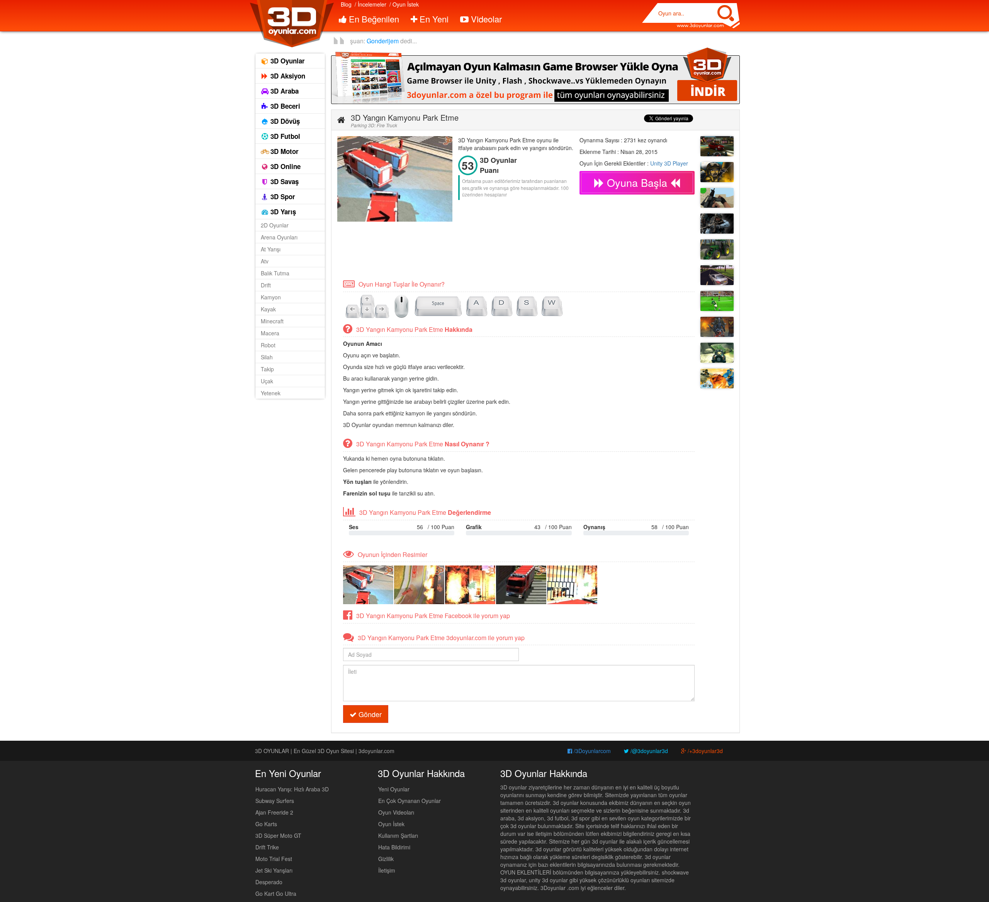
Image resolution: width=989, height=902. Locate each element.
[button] (341, 120)
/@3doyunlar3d (648, 751)
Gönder (369, 714)
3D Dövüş (284, 121)
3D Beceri (284, 106)
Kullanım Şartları (398, 835)
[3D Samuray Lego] (717, 379)
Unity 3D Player (669, 163)
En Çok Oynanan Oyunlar (409, 801)
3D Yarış (282, 211)
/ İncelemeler (370, 4)
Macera (270, 333)
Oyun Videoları (396, 812)
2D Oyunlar (275, 225)
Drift (266, 285)
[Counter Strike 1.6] (717, 224)
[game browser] (535, 75)
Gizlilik (386, 859)
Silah (267, 357)
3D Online (284, 166)
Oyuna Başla (637, 182)
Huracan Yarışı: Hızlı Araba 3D (292, 789)
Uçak (267, 381)
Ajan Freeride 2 (274, 812)
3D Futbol (284, 136)
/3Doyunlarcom (591, 751)
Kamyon (271, 297)
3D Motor (283, 151)
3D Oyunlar (286, 60)
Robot (268, 345)
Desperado (268, 882)
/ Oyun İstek (404, 4)
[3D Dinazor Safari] (717, 353)
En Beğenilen (373, 19)
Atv (264, 261)
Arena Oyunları (279, 237)
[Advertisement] (478, 249)
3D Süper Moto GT (278, 835)
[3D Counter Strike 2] (717, 198)
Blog (346, 4)
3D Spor (281, 196)
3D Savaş (283, 181)
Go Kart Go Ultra (275, 893)
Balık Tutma (275, 273)
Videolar (485, 19)
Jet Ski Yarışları (273, 870)
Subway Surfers (274, 801)
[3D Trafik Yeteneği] (717, 275)
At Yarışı (270, 249)
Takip (267, 369)
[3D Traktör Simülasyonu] (717, 249)
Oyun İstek (391, 824)
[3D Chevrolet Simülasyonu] (717, 146)
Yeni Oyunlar (394, 789)
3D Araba (283, 91)
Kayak (268, 309)
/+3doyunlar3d (704, 751)
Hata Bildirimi (394, 847)
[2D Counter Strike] (717, 172)
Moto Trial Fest (273, 859)
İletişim (386, 870)
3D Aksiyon (286, 75)
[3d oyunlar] (291, 24)
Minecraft (272, 321)
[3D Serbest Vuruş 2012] (717, 301)
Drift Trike (267, 847)
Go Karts (266, 824)
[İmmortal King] (717, 327)
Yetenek (270, 393)
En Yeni (433, 19)
